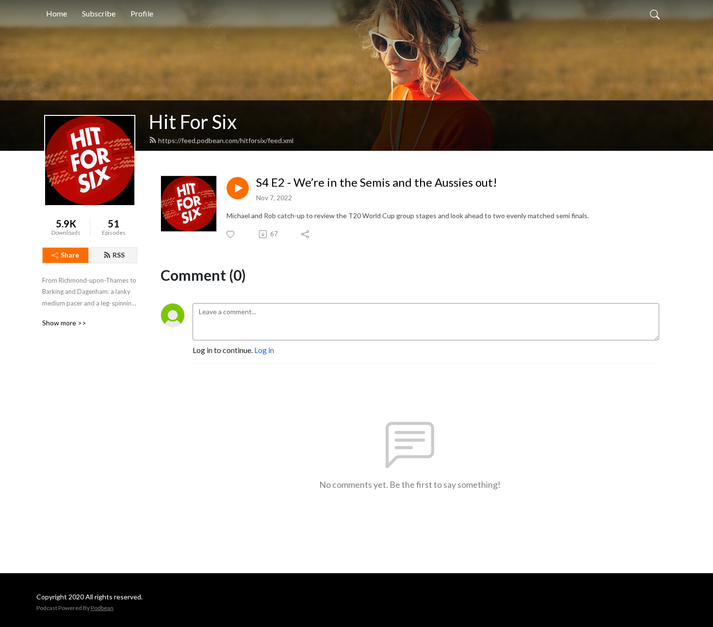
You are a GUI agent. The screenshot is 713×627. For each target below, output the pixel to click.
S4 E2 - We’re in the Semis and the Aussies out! (376, 182)
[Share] (305, 234)
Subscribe (98, 13)
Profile (141, 13)
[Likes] (231, 234)
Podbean (102, 607)
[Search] (655, 13)
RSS (119, 255)
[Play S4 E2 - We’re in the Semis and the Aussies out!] (238, 188)
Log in (264, 349)
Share (70, 255)
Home (56, 13)
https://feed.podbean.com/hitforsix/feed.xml (225, 140)
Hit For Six (193, 121)
